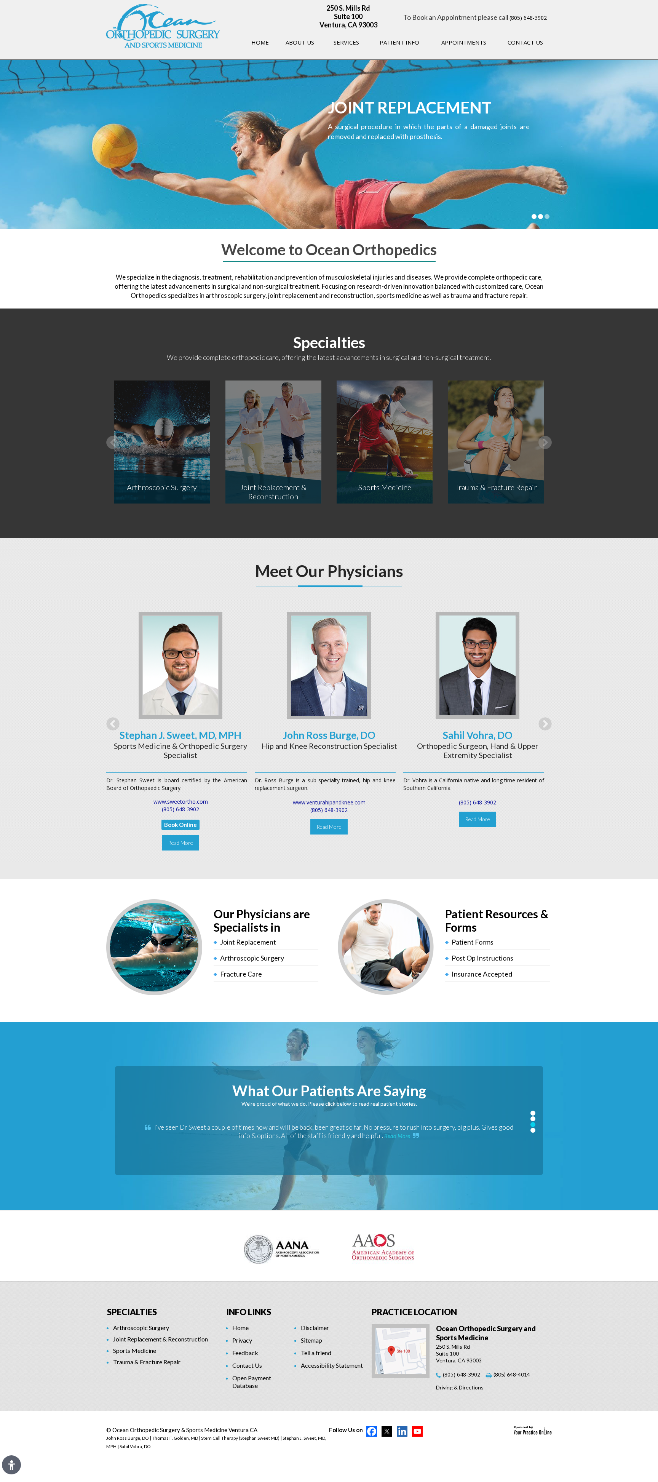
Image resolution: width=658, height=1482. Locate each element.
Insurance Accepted (482, 974)
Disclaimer (315, 1327)
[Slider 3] (547, 216)
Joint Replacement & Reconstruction (273, 492)
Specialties (329, 342)
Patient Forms (473, 942)
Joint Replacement (248, 942)
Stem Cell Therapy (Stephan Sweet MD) (240, 1438)
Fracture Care (241, 974)
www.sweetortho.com (180, 801)
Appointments (463, 42)
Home (260, 42)
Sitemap (311, 1340)
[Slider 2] (540, 216)
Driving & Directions (460, 1387)
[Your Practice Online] (532, 1430)
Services (346, 42)
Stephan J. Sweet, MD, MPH (180, 735)
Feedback (245, 1352)
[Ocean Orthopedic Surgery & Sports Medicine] (163, 25)
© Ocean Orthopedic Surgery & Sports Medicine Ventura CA (181, 1429)
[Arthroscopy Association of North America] (281, 1246)
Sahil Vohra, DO (478, 735)
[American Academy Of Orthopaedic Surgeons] (383, 1246)
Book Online (180, 824)
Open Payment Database (251, 1381)
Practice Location (414, 1312)
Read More (180, 842)
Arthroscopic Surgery (162, 487)
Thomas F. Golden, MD (175, 1438)
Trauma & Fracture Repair (496, 487)
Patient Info (399, 42)
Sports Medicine (384, 487)
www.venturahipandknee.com (329, 802)
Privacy (242, 1340)
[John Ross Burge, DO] (329, 665)
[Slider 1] (534, 216)
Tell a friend (316, 1352)
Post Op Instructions (482, 958)
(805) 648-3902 (528, 17)
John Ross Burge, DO (329, 735)
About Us (300, 42)
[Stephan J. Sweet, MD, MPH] (180, 665)
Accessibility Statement (332, 1365)
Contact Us (525, 42)
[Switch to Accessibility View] (11, 1464)
